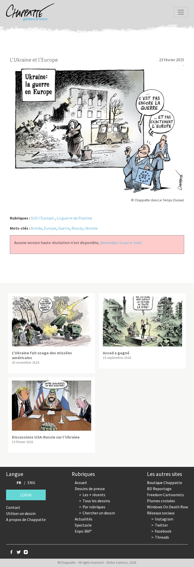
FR (19, 482)
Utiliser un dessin (21, 513)
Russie (77, 228)
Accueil (81, 482)
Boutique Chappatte (164, 482)
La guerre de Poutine (74, 218)
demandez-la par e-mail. (121, 242)
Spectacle (83, 525)
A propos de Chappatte (26, 519)
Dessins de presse (90, 488)
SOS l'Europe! (42, 218)
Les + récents (94, 494)
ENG (31, 482)
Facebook (163, 531)
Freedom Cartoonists (165, 494)
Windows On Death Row (167, 506)
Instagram (164, 518)
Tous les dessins (96, 500)
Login (26, 494)
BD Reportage (159, 488)
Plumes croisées (161, 500)
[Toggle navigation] (181, 12)
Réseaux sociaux (161, 512)
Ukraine (91, 228)
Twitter (161, 525)
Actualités (83, 518)
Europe (50, 228)
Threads (162, 537)
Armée (36, 228)
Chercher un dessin (99, 512)
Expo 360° (83, 531)
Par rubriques (94, 506)
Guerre (64, 228)
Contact (13, 507)
